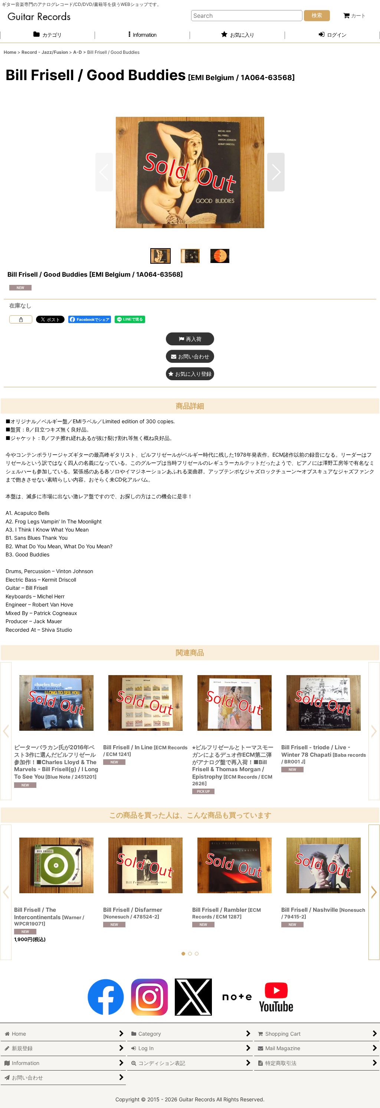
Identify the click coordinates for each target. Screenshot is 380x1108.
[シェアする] (20, 319)
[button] (142, 35)
